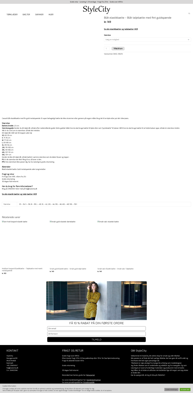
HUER (51, 14)
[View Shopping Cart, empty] (187, 14)
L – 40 (39, 204)
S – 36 (27, 204)
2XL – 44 (51, 204)
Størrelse (107, 35)
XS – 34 (22, 204)
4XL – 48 (65, 204)
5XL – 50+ (73, 204)
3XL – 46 (58, 204)
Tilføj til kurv (118, 48)
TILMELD (96, 339)
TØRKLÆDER (12, 14)
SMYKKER (39, 14)
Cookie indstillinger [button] (171, 389)
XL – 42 (44, 204)
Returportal (90, 375)
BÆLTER (26, 14)
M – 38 (33, 204)
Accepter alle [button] (185, 389)
